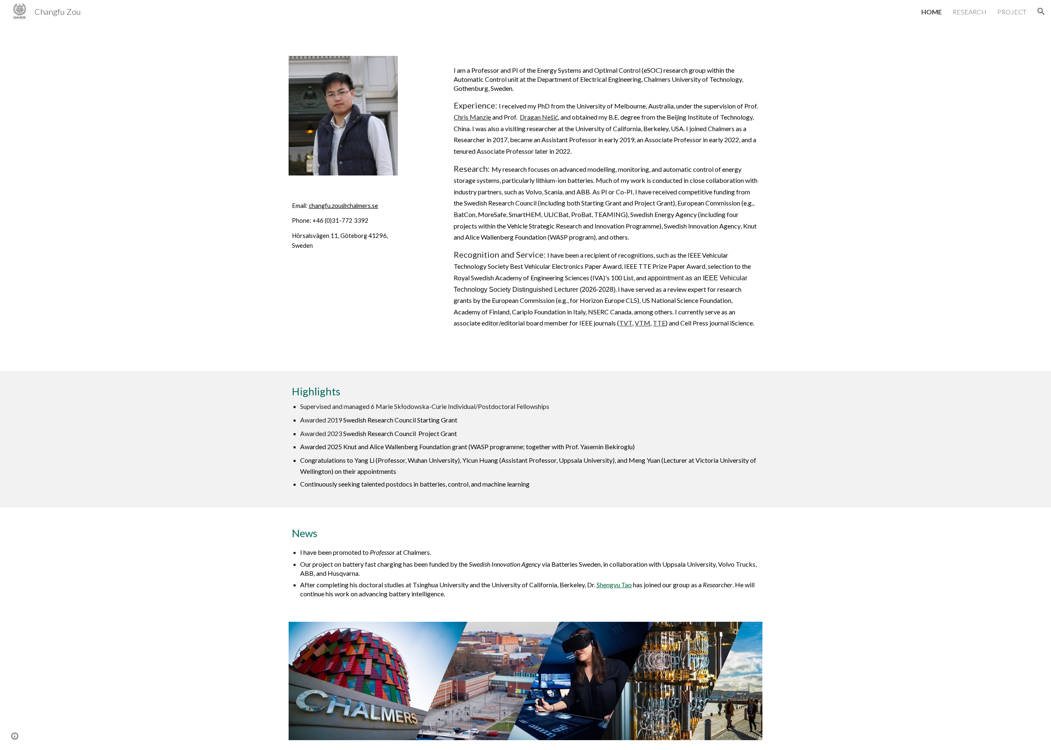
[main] (343, 226)
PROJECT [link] (1011, 12)
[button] (1041, 11)
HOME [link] (931, 12)
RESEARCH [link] (969, 12)
